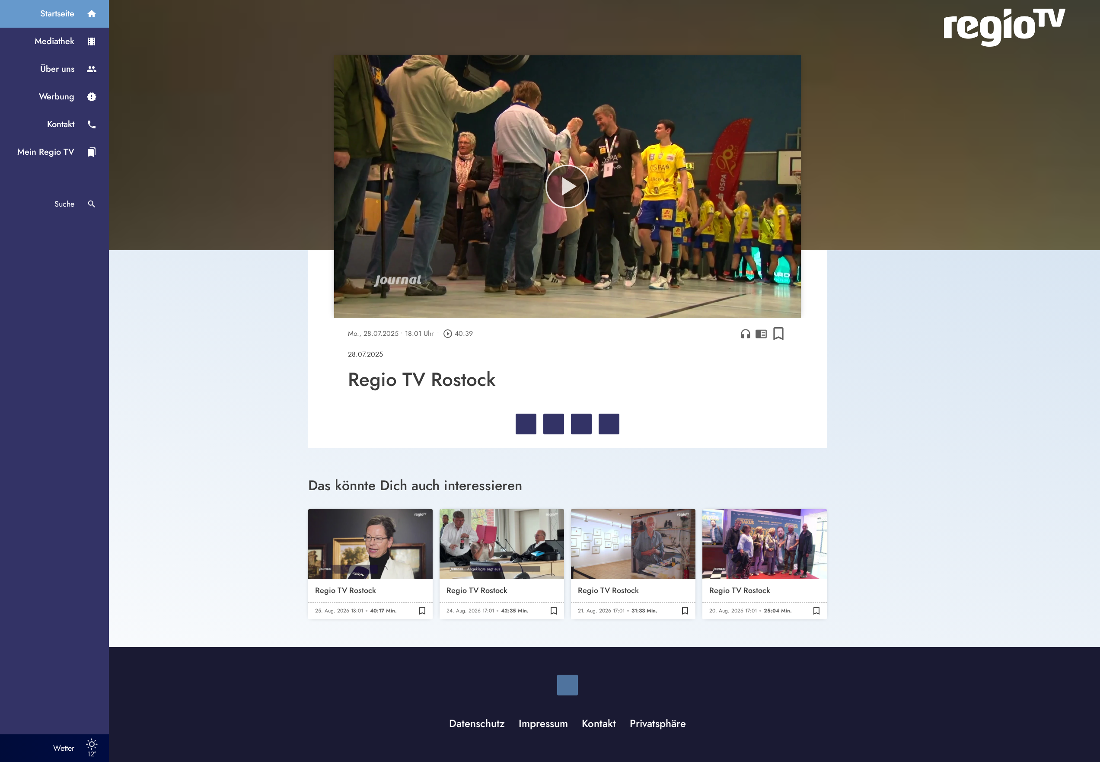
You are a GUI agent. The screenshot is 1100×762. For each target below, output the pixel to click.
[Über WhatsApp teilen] (581, 424)
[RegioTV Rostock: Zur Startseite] (1004, 28)
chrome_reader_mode (761, 334)
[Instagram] (567, 685)
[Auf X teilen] (553, 424)
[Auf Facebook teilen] (526, 424)
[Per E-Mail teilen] (609, 424)
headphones (746, 334)
